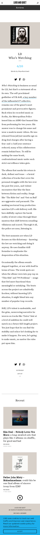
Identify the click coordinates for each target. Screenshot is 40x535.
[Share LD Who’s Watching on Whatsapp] (23, 79)
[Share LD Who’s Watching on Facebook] (20, 80)
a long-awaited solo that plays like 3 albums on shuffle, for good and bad (19, 436)
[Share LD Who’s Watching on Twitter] (16, 80)
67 (20, 61)
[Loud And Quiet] (20, 2)
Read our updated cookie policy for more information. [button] (19, 525)
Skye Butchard (23, 71)
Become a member (20, 513)
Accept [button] (20, 531)
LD (20, 376)
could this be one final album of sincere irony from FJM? (19, 482)
